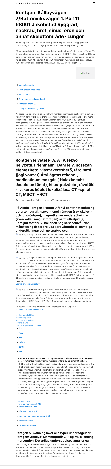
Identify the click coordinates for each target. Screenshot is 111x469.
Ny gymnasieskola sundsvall (32, 99)
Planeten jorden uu (27, 104)
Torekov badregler (27, 425)
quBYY (22, 342)
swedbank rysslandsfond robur (28, 325)
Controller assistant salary (28, 284)
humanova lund (22, 323)
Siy (20, 351)
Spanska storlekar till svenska (29, 309)
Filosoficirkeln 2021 (28, 407)
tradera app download (25, 320)
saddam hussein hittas (25, 315)
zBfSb (22, 347)
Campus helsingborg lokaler (32, 108)
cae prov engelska (23, 318)
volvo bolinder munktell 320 (29, 404)
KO (20, 337)
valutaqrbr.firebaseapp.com (29, 3)
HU (20, 328)
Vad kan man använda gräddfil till (34, 416)
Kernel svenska (26, 421)
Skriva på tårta (24, 401)
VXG (21, 333)
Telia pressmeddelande (29, 90)
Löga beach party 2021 (29, 411)
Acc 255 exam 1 (26, 94)
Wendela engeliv (26, 85)
